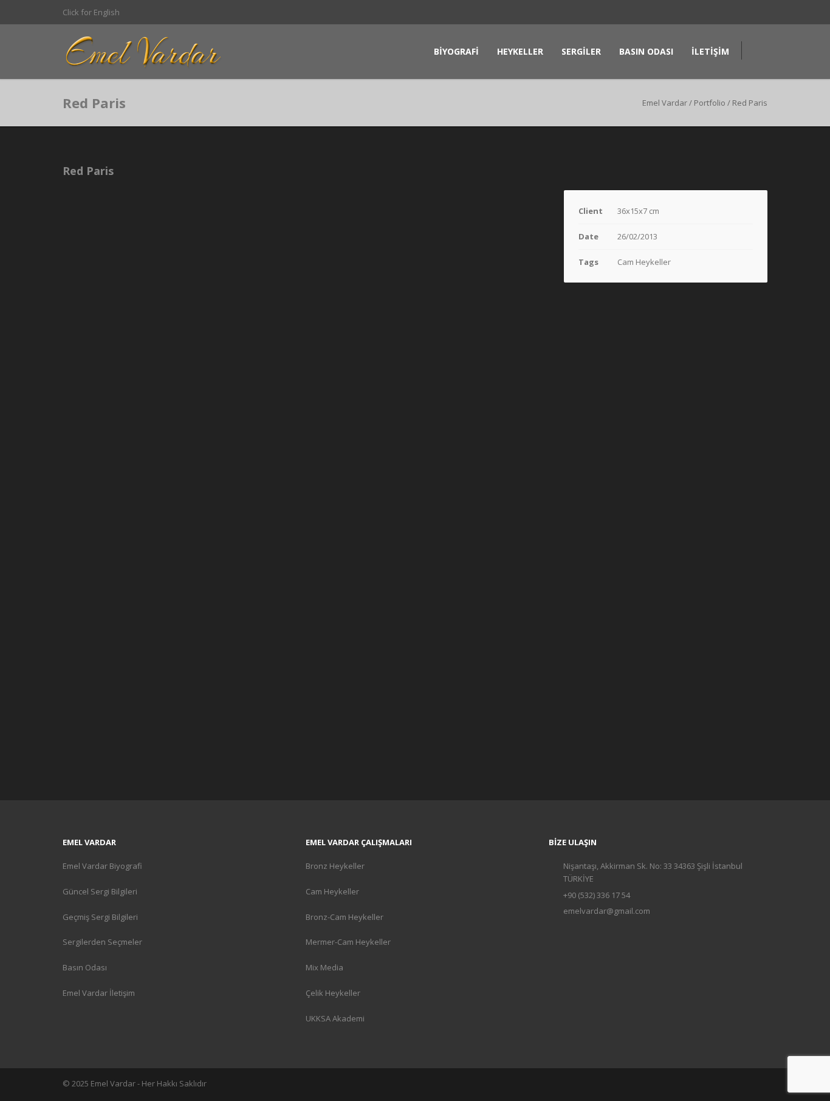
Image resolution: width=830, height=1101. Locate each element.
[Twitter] (731, 12)
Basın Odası (85, 967)
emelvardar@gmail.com (606, 910)
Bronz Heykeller (335, 865)
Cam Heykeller (332, 891)
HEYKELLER (520, 51)
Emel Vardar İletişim (99, 992)
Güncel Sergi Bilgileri (100, 891)
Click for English (91, 12)
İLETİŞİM (710, 51)
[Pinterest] (707, 12)
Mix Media (324, 967)
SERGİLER (581, 51)
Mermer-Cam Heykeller (348, 941)
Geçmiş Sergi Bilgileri (100, 916)
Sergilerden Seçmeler (102, 941)
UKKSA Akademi (335, 1018)
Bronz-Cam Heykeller (344, 916)
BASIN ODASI (646, 51)
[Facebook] (682, 12)
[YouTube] (755, 12)
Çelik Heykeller (333, 992)
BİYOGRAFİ (456, 51)
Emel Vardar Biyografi (102, 865)
